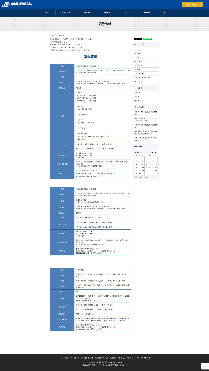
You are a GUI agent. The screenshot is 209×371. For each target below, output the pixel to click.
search (164, 13)
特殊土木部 (138, 61)
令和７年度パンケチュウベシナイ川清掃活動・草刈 (145, 119)
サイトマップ (139, 82)
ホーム (46, 13)
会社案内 (87, 13)
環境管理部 (138, 65)
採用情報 (146, 13)
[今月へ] (152, 152)
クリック (77, 50)
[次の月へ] (156, 152)
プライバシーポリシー (142, 77)
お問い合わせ (192, 5)
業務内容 (107, 13)
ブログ (136, 97)
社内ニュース (67, 13)
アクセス (127, 13)
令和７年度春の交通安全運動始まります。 (145, 126)
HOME (52, 35)
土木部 (136, 57)
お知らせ (137, 93)
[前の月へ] (149, 152)
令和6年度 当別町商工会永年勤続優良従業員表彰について (145, 132)
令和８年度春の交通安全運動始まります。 (145, 113)
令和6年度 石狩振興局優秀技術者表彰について (145, 139)
